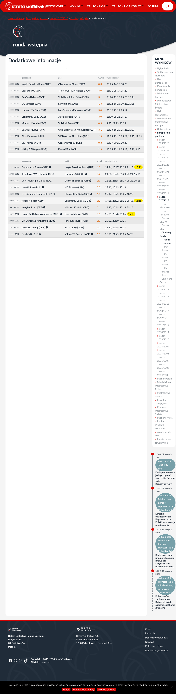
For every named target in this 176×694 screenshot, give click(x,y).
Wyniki (75, 6)
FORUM (153, 6)
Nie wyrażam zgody (83, 689)
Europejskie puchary (37, 18)
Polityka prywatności (156, 650)
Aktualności (164, 461)
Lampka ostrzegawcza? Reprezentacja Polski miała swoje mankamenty (165, 519)
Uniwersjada (163, 129)
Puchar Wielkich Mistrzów (160, 425)
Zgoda (66, 689)
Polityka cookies (154, 646)
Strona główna (16, 18)
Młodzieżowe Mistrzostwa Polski (163, 386)
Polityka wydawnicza (156, 637)
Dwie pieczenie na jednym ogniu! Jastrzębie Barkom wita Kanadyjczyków (165, 478)
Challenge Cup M (79, 18)
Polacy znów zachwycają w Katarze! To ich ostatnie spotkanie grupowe (165, 602)
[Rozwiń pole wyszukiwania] (167, 6)
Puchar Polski (164, 378)
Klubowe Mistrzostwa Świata (161, 411)
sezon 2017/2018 (59, 18)
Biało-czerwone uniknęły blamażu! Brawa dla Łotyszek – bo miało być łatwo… (165, 561)
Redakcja (150, 633)
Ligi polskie (163, 68)
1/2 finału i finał (165, 272)
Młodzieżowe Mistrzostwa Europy (163, 122)
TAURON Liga (96, 6)
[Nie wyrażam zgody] (171, 687)
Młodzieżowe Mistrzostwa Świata (163, 104)
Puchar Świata (165, 417)
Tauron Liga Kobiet (126, 6)
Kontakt (149, 641)
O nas (148, 628)
